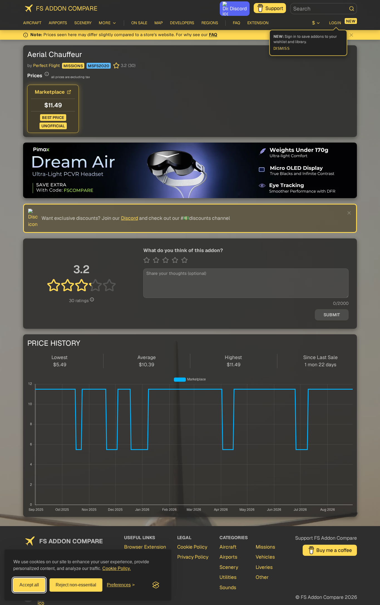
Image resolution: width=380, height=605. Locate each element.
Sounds (227, 587)
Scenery (83, 22)
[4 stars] (176, 260)
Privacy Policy (192, 557)
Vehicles (265, 557)
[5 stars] (184, 260)
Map (158, 22)
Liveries (264, 567)
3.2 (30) (128, 65)
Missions (73, 65)
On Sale (139, 22)
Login (335, 22)
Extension (257, 22)
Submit (332, 315)
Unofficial (53, 125)
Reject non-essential (76, 584)
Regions (209, 22)
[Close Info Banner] (351, 35)
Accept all (29, 584)
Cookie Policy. (116, 568)
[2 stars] (157, 260)
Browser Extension (145, 547)
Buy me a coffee (334, 550)
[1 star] (148, 260)
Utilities (227, 577)
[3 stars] (167, 260)
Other (262, 577)
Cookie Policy (192, 547)
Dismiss (281, 49)
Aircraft (32, 22)
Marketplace (50, 92)
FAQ (236, 22)
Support (274, 8)
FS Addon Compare (66, 8)
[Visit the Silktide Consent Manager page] (155, 585)
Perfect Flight (46, 65)
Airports (58, 22)
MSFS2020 (98, 65)
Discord (238, 8)
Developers (182, 22)
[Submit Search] (351, 8)
